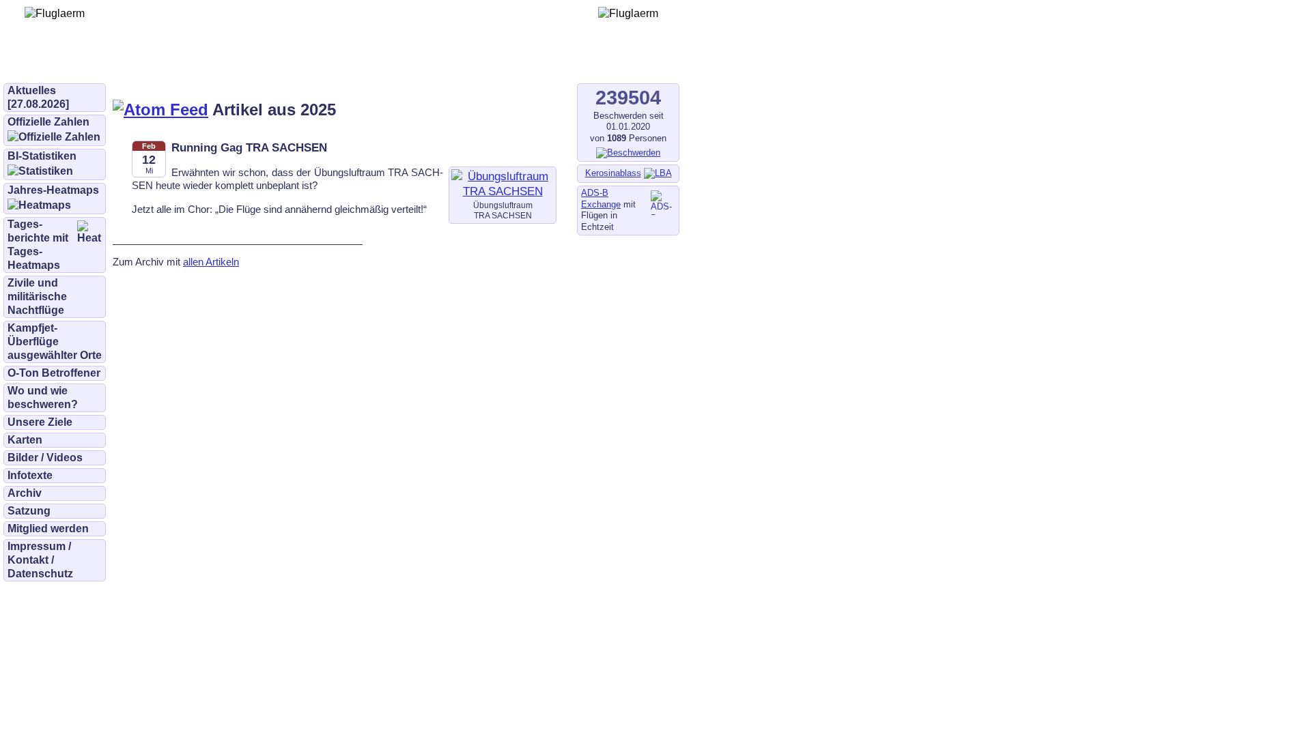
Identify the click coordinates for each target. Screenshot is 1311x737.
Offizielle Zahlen (48, 122)
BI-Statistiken (42, 156)
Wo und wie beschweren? (43, 397)
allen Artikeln (211, 262)
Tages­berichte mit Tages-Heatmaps (38, 244)
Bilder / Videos (45, 457)
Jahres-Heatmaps (53, 190)
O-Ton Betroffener (54, 373)
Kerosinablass (613, 173)
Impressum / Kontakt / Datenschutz (40, 559)
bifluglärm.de (282, 63)
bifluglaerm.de (194, 63)
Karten (25, 440)
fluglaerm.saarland (477, 63)
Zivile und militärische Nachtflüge (37, 296)
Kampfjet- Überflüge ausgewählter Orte (55, 341)
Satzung (29, 511)
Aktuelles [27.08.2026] (38, 97)
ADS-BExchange (601, 198)
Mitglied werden (48, 528)
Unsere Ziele (40, 422)
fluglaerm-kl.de (373, 63)
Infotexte (30, 475)
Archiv (25, 493)
